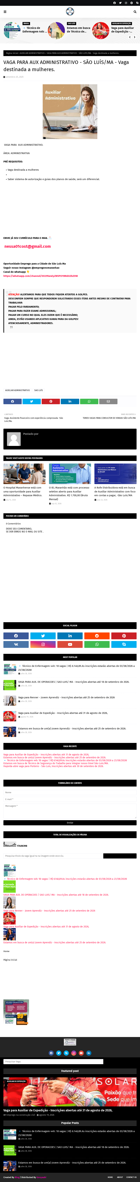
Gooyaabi (41, 1177)
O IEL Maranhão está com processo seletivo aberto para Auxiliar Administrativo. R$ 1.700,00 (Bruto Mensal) (69, 493)
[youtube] (70, 644)
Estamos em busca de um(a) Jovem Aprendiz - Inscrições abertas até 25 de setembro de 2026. (72, 728)
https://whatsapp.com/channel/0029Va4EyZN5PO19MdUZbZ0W (40, 276)
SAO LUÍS (38, 390)
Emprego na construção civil (56, 433)
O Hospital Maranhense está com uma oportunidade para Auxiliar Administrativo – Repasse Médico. (22, 491)
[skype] (136, 3)
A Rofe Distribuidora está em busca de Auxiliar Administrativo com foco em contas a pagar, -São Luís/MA (115, 491)
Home (6, 951)
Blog (17, 1177)
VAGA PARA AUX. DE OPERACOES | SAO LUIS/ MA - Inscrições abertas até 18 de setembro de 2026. (73, 681)
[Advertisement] (70, 208)
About (120, 1177)
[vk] (16, 644)
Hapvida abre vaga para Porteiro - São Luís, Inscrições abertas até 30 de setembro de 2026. (53, 766)
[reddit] (97, 635)
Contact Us (131, 1177)
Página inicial (12, 53)
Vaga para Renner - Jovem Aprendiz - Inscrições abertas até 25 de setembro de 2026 (66, 697)
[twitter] (120, 3)
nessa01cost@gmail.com (27, 246)
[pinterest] (132, 3)
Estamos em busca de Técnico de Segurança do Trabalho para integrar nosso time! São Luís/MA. (79, 30)
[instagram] (126, 3)
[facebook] (115, 3)
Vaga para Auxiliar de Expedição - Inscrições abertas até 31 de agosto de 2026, (123, 30)
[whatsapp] (97, 644)
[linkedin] (70, 635)
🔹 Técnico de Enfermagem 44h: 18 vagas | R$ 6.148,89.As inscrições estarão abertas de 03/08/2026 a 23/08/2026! (35, 30)
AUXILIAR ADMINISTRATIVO (32, 53)
